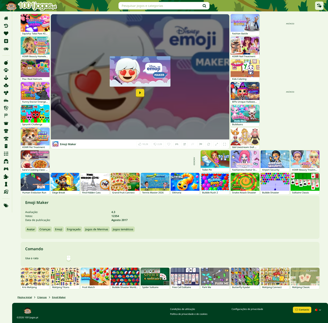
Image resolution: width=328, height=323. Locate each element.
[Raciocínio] (6, 184)
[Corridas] (6, 116)
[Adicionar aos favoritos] (169, 144)
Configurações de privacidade (247, 309)
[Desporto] (6, 131)
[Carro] (6, 100)
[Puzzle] (6, 176)
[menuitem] (6, 18)
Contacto (304, 309)
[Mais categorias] (6, 205)
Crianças (44, 229)
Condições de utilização (182, 309)
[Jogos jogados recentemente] (319, 6)
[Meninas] (6, 161)
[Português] (318, 310)
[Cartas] (6, 108)
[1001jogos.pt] (31, 5)
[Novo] (6, 41)
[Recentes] (6, 26)
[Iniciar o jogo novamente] (208, 144)
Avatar (31, 229)
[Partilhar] (192, 144)
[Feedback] (200, 144)
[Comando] (176, 144)
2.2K (157, 143)
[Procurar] (204, 5)
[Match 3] (6, 154)
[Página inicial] (6, 18)
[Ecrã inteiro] (224, 144)
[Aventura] (6, 85)
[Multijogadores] (6, 169)
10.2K (144, 143)
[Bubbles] (6, 93)
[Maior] (216, 144)
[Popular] (6, 48)
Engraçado (74, 229)
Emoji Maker (59, 297)
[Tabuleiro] (6, 192)
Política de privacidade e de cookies (188, 314)
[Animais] (6, 70)
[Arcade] (6, 78)
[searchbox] (164, 6)
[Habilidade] (6, 138)
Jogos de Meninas (96, 229)
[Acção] (6, 62)
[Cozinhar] (6, 123)
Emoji (58, 229)
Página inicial (24, 297)
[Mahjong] (6, 146)
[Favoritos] (6, 33)
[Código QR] (184, 144)
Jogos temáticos (123, 229)
